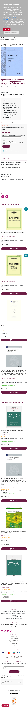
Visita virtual (14, 643)
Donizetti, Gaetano (5, 434)
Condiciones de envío (14, 640)
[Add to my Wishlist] (3, 151)
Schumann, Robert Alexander (8, 236)
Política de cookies (14, 638)
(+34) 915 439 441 (14, 626)
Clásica (21, 38)
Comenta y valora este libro (14, 122)
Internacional (12, 39)
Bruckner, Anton (5, 535)
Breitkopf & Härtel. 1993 (7, 89)
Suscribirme (14, 672)
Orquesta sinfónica (12, 94)
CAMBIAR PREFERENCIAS (11, 32)
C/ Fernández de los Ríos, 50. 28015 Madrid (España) (14, 624)
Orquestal (3, 94)
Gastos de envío (14, 641)
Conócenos (14, 636)
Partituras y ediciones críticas (9, 38)
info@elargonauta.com (14, 627)
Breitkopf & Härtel (13, 109)
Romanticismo (4, 39)
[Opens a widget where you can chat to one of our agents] (5, 705)
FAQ (14, 645)
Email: (23, 135)
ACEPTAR (7, 29)
